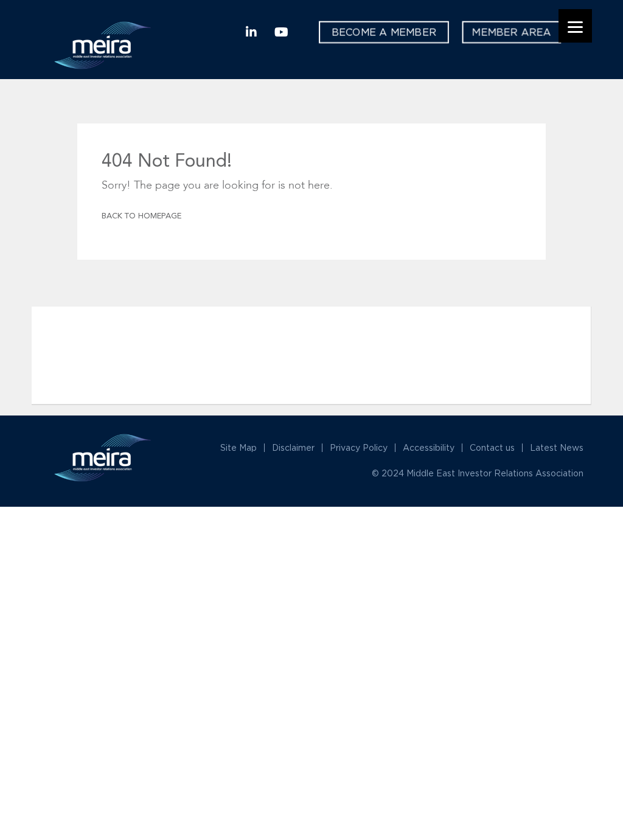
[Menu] (575, 26)
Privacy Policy (359, 447)
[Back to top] (569, 741)
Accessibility (428, 447)
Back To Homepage (141, 216)
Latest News (556, 447)
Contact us (492, 447)
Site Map (238, 447)
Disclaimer (293, 447)
